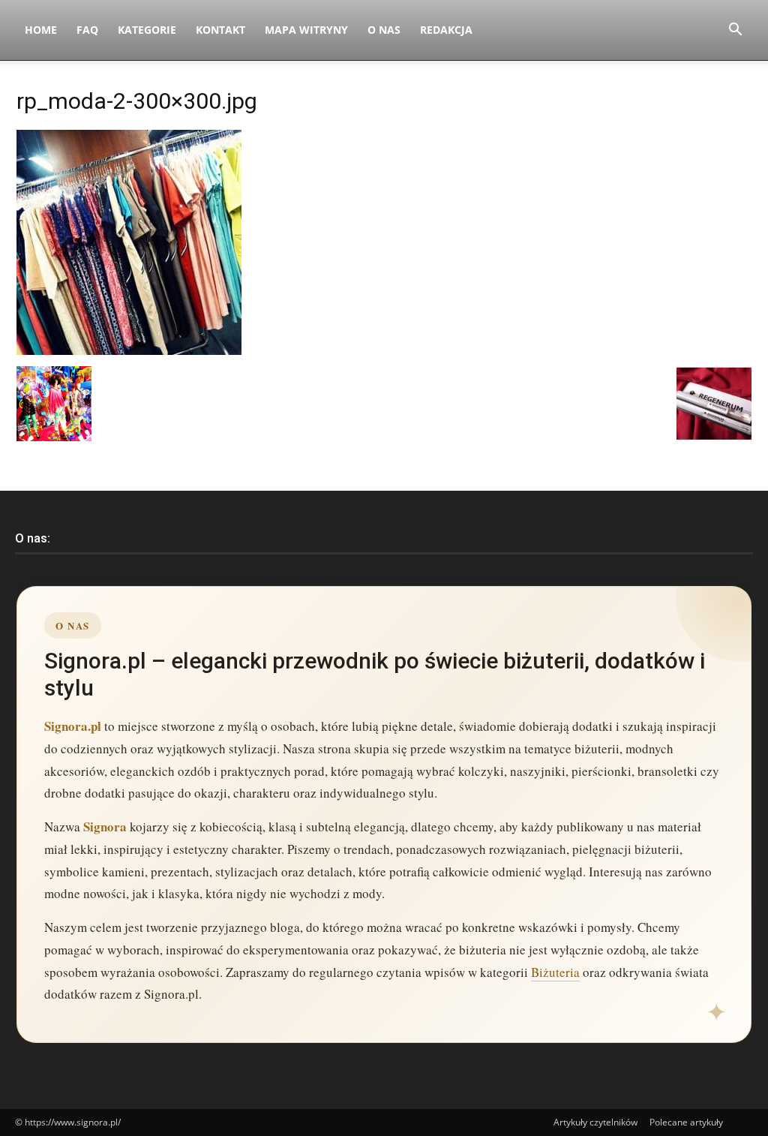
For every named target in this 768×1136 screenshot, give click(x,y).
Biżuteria (555, 972)
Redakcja (446, 30)
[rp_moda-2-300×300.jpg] (129, 350)
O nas (384, 30)
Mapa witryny (306, 30)
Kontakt (220, 30)
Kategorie (147, 30)
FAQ (87, 30)
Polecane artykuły (686, 1122)
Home (41, 30)
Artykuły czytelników (596, 1122)
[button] (735, 31)
